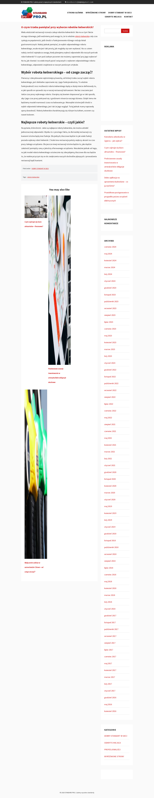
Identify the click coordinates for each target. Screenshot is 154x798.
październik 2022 (111, 383)
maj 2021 (108, 438)
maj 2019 (108, 506)
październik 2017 (111, 629)
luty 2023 (108, 356)
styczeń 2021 (109, 465)
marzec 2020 (109, 492)
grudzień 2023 (110, 287)
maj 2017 (108, 663)
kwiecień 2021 (110, 445)
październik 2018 (111, 547)
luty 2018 (108, 602)
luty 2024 (108, 274)
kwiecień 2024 (110, 260)
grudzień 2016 (110, 697)
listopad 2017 (110, 622)
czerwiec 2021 (110, 431)
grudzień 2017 (110, 615)
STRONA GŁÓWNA (75, 12)
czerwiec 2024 (110, 246)
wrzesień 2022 (110, 390)
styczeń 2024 (109, 281)
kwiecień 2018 (110, 588)
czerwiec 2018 (110, 574)
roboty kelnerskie (82, 36)
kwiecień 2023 (110, 342)
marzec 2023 (109, 349)
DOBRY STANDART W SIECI (120, 12)
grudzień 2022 (110, 369)
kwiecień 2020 (110, 486)
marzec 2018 (109, 595)
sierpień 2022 (109, 397)
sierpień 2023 (109, 315)
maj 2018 (108, 581)
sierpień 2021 (109, 424)
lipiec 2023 (108, 322)
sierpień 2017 (109, 643)
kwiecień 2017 (110, 670)
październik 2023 (111, 301)
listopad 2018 (110, 540)
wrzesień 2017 (110, 636)
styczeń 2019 (109, 527)
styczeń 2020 (109, 499)
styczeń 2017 (109, 690)
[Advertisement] (116, 83)
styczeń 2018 (109, 608)
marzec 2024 (109, 267)
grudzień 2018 (110, 533)
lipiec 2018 (108, 568)
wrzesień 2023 (110, 308)
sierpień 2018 (109, 561)
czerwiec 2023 (110, 328)
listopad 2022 (110, 376)
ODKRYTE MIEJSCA (113, 16)
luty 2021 (108, 458)
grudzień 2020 (110, 472)
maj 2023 (108, 335)
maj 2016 (108, 704)
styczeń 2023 (109, 363)
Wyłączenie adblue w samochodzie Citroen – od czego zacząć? (34, 567)
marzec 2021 (109, 451)
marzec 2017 (109, 677)
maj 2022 (108, 417)
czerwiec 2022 (110, 410)
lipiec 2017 (108, 649)
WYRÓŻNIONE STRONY (96, 12)
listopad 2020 (110, 479)
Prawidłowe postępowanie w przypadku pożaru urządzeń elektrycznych (116, 196)
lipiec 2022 (108, 404)
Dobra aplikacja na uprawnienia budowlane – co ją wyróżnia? (116, 181)
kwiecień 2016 (110, 711)
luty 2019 (108, 520)
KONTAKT (128, 16)
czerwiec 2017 (110, 656)
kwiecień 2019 (110, 513)
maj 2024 (108, 253)
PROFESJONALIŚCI (112, 749)
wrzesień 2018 (110, 554)
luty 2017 (108, 684)
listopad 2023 (110, 294)
